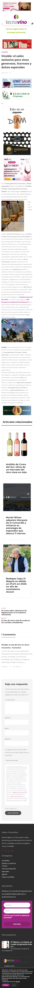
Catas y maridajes (8, 877)
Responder (18, 666)
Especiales (5, 871)
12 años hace (4, 666)
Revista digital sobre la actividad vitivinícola (16, 31)
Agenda (4, 874)
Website (8, 739)
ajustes (18, 981)
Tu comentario (10, 700)
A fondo (4, 866)
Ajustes (14, 985)
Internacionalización (9, 869)
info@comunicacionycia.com (19, 792)
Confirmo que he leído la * (16, 916)
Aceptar (6, 985)
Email (7, 728)
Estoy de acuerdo (12, 760)
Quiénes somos (9, 966)
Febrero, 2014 (4, 72)
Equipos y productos (9, 863)
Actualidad (4, 52)
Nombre (8, 718)
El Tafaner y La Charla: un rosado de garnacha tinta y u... (21, 944)
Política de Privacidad (16, 796)
